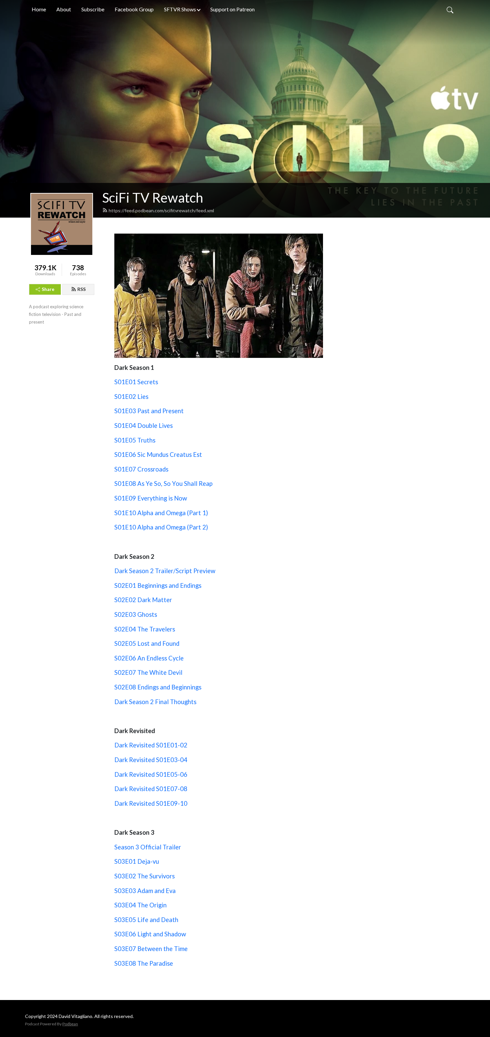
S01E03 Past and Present (149, 411)
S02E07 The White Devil (148, 672)
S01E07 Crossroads (141, 469)
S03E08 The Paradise (143, 963)
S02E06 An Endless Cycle (149, 658)
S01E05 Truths (134, 440)
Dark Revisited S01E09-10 (150, 803)
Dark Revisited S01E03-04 (150, 759)
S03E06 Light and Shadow (150, 934)
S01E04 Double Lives (143, 425)
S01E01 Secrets (136, 382)
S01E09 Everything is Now (150, 498)
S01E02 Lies (131, 396)
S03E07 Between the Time (151, 948)
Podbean (70, 1023)
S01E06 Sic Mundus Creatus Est (158, 454)
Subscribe (92, 9)
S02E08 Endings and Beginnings (157, 687)
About (63, 9)
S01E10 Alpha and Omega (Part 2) (161, 527)
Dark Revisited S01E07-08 (150, 788)
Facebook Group (134, 9)
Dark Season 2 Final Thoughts (155, 701)
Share (48, 289)
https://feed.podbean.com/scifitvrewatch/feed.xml (161, 210)
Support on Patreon (232, 9)
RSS (81, 289)
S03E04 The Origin (140, 905)
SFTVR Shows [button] (180, 9)
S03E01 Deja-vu (136, 861)
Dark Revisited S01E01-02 (150, 745)
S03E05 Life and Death (146, 919)
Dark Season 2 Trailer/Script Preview (164, 570)
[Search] (450, 9)
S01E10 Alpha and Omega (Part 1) (161, 513)
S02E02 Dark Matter (143, 599)
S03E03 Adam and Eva (145, 890)
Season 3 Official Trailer (147, 847)
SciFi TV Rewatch (152, 198)
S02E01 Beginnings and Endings (157, 585)
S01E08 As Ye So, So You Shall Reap (163, 483)
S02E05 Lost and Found (146, 643)
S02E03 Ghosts (135, 614)
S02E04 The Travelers (144, 629)
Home (39, 9)
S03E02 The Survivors (144, 876)
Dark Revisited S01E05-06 (150, 774)
